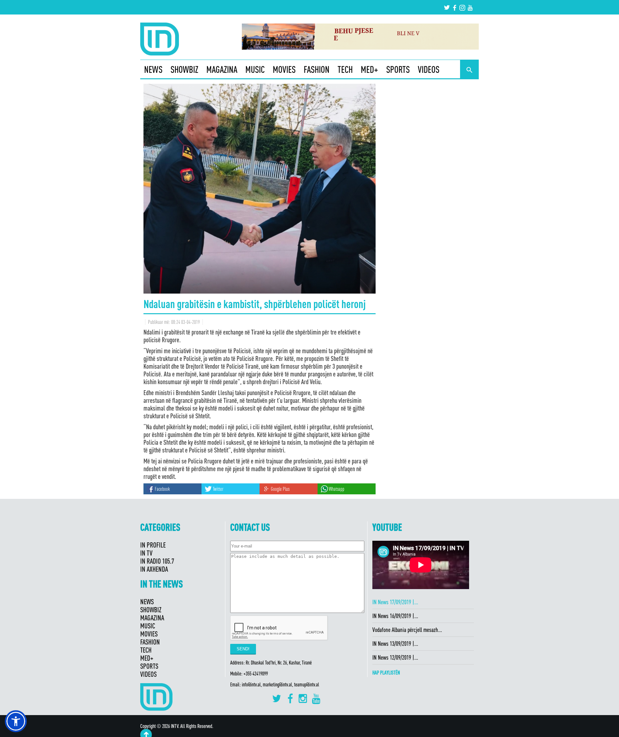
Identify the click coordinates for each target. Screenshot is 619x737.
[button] (15, 721)
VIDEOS (428, 69)
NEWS (153, 69)
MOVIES (284, 69)
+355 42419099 (255, 673)
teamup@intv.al (306, 684)
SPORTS (398, 69)
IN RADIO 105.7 (157, 561)
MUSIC (255, 69)
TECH (345, 69)
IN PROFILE (153, 545)
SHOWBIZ (184, 69)
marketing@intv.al (277, 684)
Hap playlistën (386, 672)
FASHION (316, 69)
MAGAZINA (221, 69)
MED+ (369, 69)
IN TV (146, 553)
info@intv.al (251, 684)
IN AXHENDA (154, 569)
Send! (243, 648)
